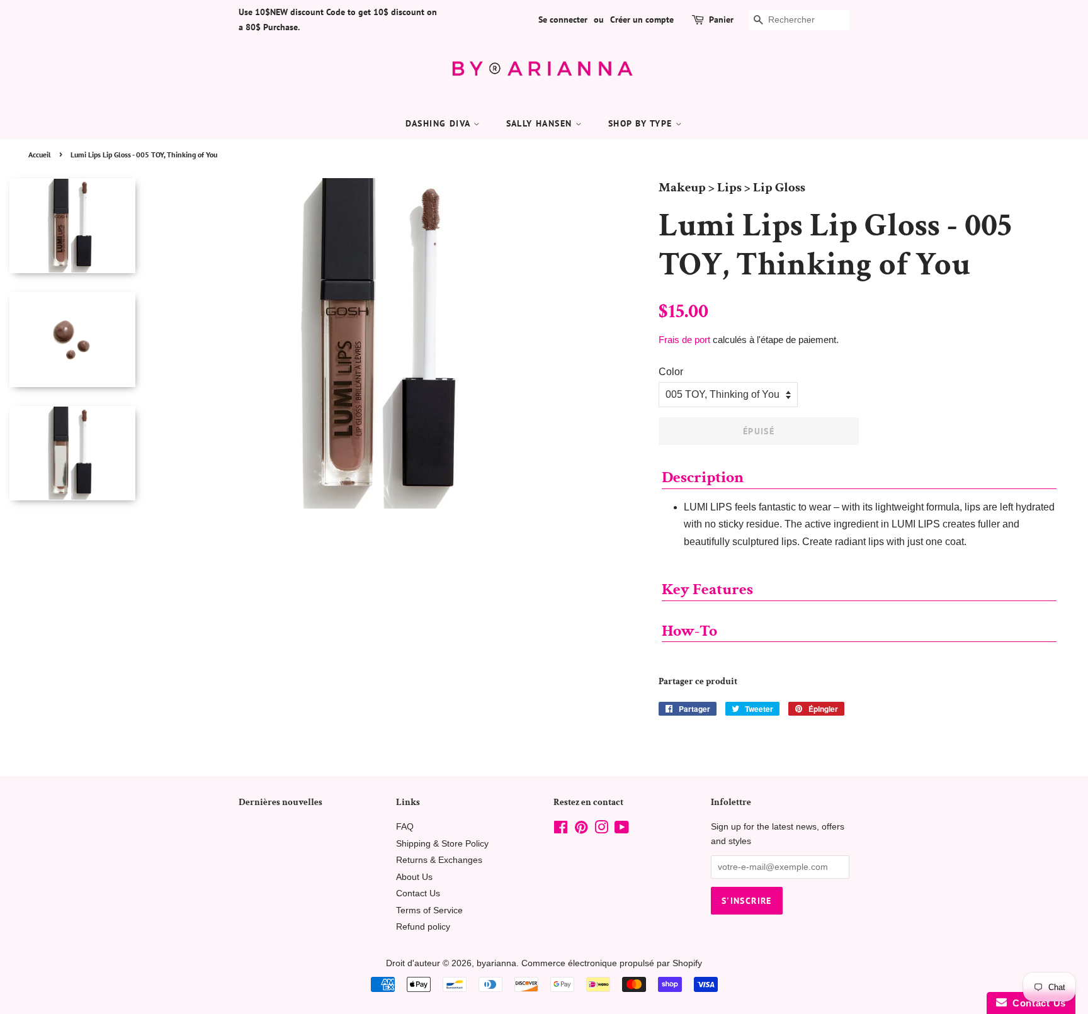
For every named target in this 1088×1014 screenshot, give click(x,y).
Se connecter (562, 19)
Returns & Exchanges (439, 860)
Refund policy (423, 927)
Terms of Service (429, 910)
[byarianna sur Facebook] (560, 830)
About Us (414, 877)
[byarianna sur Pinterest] (581, 830)
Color (671, 371)
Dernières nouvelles (280, 802)
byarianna (496, 963)
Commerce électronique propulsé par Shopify (611, 963)
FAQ (405, 826)
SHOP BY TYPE (642, 123)
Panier (721, 19)
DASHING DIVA (439, 123)
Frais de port (684, 339)
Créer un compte (642, 19)
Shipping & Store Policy (442, 843)
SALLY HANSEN (540, 123)
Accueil (39, 154)
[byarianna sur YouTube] (622, 830)
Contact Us (418, 893)
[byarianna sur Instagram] (601, 830)
